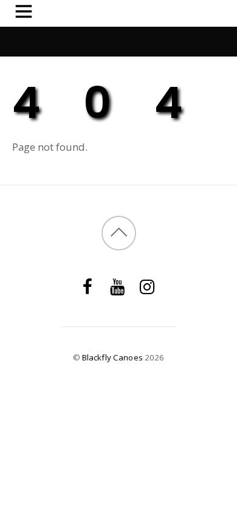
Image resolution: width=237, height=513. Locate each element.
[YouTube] (117, 285)
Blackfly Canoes (112, 357)
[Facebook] (87, 285)
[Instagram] (147, 285)
